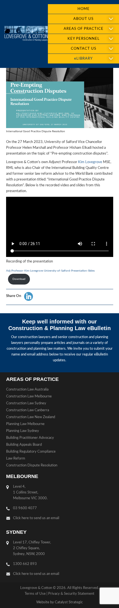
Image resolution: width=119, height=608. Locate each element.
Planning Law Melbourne (25, 424)
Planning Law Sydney (22, 431)
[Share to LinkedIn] (28, 296)
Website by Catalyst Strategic (59, 602)
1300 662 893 (25, 564)
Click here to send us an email (36, 518)
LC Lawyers (26, 34)
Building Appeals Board (24, 445)
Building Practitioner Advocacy (30, 438)
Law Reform (15, 458)
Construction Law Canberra (27, 410)
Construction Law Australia (27, 389)
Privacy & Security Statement (71, 594)
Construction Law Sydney (26, 403)
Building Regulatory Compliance (31, 451)
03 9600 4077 (25, 508)
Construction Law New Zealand (30, 417)
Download (18, 279)
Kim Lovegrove (90, 162)
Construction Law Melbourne (29, 396)
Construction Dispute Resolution (31, 465)
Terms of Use (35, 594)
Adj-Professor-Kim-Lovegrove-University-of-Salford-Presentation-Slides (50, 270)
